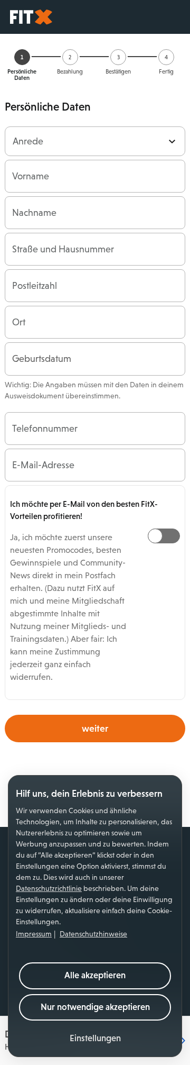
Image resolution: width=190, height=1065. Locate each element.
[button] (95, 1038)
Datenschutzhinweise (93, 934)
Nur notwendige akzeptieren (95, 1007)
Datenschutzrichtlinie (49, 888)
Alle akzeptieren (95, 975)
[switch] (164, 536)
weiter (95, 728)
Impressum (34, 934)
